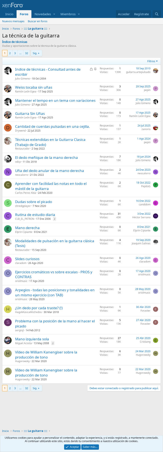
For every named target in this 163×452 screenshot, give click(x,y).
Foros (24, 14)
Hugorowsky (22, 361)
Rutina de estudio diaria (35, 214)
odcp (18, 161)
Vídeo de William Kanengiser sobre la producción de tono (46, 355)
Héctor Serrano (141, 217)
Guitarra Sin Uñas (30, 113)
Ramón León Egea (25, 91)
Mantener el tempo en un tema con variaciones (55, 100)
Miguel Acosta (23, 343)
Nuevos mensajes (13, 21)
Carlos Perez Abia (25, 193)
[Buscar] (157, 14)
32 (26, 53)
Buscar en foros (37, 21)
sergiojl (19, 330)
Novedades (43, 14)
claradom (20, 263)
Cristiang (145, 341)
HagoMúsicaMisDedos (28, 312)
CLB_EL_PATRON (24, 219)
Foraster (145, 310)
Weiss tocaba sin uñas (33, 87)
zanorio (146, 129)
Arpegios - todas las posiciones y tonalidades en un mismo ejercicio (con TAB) (55, 292)
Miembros (68, 14)
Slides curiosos (27, 258)
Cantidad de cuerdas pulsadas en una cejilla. (52, 126)
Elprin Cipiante (23, 232)
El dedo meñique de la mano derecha (46, 157)
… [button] (20, 53)
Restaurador (22, 148)
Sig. (35, 53)
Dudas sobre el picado (33, 201)
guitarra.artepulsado (138, 72)
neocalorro (21, 175)
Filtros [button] (151, 61)
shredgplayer (23, 206)
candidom (144, 204)
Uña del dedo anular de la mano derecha (49, 170)
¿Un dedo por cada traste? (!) (39, 307)
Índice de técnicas (14, 42)
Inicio (9, 14)
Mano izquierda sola (32, 339)
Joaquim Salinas (141, 243)
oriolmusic (21, 281)
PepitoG (145, 186)
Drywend (20, 130)
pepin (147, 90)
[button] (54, 14)
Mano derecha (27, 227)
